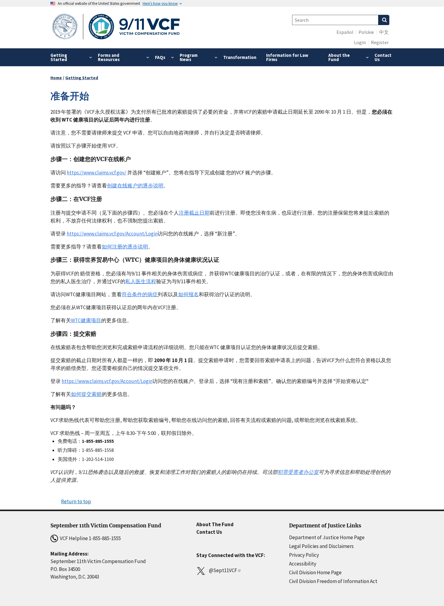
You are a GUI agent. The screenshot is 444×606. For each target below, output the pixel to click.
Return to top (76, 501)
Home (56, 77)
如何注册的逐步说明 (125, 246)
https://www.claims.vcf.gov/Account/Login (112, 233)
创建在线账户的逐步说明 (135, 185)
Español (344, 32)
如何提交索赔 (86, 394)
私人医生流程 (140, 281)
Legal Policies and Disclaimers (321, 546)
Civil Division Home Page (315, 572)
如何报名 (188, 294)
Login (360, 42)
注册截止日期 (194, 212)
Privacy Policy (304, 555)
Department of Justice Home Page (327, 537)
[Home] (116, 27)
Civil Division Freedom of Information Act (333, 581)
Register (380, 42)
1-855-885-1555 (105, 538)
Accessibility (302, 563)
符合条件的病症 (140, 294)
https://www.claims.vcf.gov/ (96, 172)
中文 (384, 32)
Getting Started (81, 77)
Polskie (366, 32)
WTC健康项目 (86, 320)
